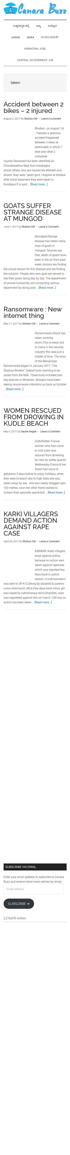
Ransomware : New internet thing (33, 312)
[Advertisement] (35, 655)
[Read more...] (39, 184)
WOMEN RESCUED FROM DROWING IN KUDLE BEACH (34, 417)
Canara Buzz (35, 9)
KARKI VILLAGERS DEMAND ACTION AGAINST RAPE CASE (31, 523)
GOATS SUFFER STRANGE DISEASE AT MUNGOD (33, 212)
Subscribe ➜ (18, 904)
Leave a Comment (51, 118)
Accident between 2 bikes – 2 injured (34, 107)
